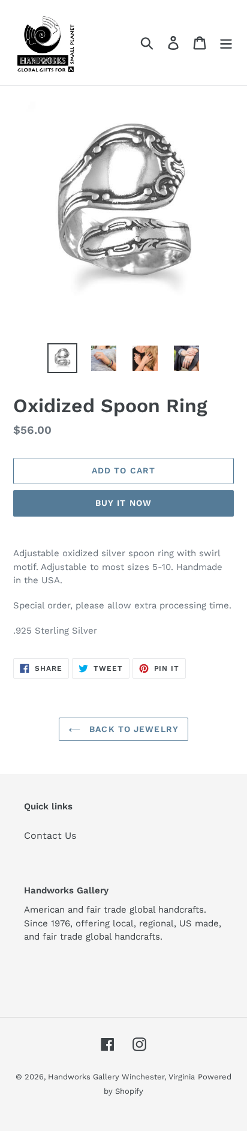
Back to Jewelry (132, 729)
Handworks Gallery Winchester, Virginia (121, 1076)
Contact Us (50, 835)
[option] (62, 358)
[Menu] (226, 42)
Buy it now (123, 503)
